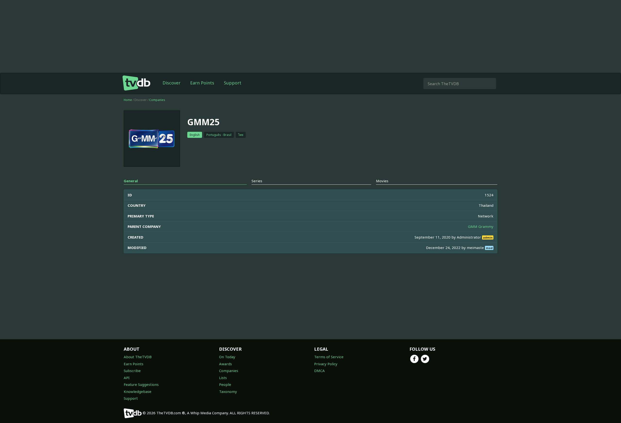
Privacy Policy (325, 363)
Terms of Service (328, 356)
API (127, 377)
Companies (157, 100)
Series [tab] (257, 180)
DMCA (319, 370)
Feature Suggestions (141, 384)
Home (128, 100)
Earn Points (202, 83)
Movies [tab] (382, 180)
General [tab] (131, 180)
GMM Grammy (480, 226)
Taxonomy (228, 391)
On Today (227, 356)
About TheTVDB (138, 356)
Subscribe (132, 370)
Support (232, 83)
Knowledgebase (137, 391)
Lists (223, 377)
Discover (171, 83)
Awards (225, 363)
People (225, 384)
